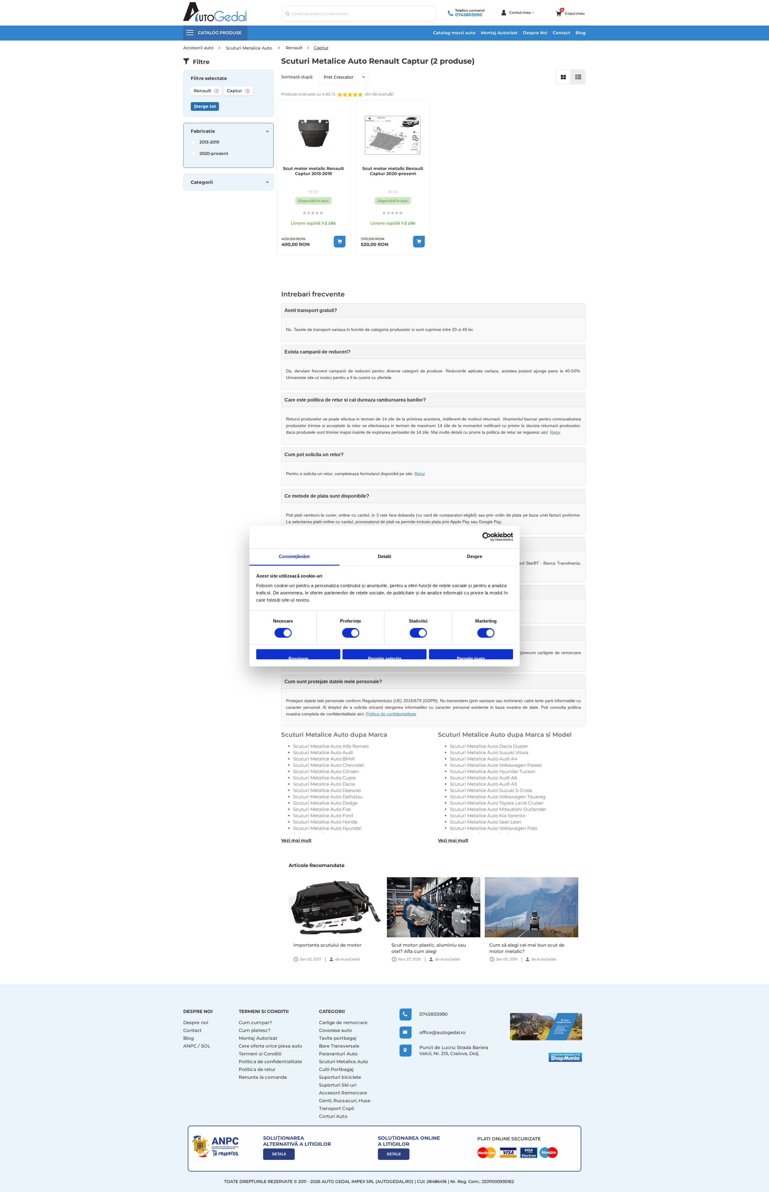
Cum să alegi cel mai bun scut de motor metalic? (526, 948)
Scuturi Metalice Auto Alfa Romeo (331, 746)
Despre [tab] (474, 556)
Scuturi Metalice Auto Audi (323, 752)
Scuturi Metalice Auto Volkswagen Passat (496, 765)
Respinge (298, 658)
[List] (578, 76)
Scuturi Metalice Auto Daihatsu (328, 796)
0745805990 (468, 14)
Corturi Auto (333, 1116)
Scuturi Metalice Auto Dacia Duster (489, 746)
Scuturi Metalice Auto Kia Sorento (487, 815)
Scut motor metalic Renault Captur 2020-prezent (392, 171)
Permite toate (471, 658)
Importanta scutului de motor (327, 945)
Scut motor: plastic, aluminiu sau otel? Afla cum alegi (428, 948)
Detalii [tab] (384, 556)
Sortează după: (297, 77)
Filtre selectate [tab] (209, 78)
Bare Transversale (339, 1046)
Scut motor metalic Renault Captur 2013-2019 (313, 171)
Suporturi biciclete (340, 1077)
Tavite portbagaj (337, 1038)
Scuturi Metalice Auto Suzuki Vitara (489, 752)
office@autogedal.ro (436, 1032)
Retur (555, 432)
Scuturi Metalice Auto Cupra (324, 778)
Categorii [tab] (202, 182)
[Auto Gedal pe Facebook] (546, 1026)
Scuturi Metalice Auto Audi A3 (483, 784)
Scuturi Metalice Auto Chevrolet (328, 765)
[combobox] (359, 13)
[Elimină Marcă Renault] (216, 91)
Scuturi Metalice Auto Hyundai (327, 828)
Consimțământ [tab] (294, 556)
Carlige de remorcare (343, 1022)
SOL (205, 1046)
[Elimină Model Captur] (247, 91)
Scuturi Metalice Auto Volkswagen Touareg (498, 796)
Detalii (279, 1154)
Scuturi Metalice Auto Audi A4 (483, 759)
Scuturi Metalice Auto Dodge (325, 803)
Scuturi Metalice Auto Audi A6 (483, 778)
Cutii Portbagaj (336, 1069)
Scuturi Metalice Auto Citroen (326, 771)
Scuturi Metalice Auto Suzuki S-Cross (491, 790)
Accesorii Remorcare (343, 1093)
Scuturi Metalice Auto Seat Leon (485, 822)
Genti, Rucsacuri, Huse (345, 1100)
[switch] (350, 633)
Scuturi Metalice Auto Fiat (322, 809)
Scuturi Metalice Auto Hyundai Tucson (492, 771)
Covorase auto (335, 1030)
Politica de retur (257, 1069)
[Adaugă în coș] (339, 241)
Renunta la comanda (263, 1077)
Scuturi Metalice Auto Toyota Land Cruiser (497, 803)
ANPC (190, 1046)
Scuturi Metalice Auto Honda (325, 822)
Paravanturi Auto (338, 1054)
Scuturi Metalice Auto (344, 1061)
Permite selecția (384, 658)
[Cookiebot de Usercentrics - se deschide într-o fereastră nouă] (486, 536)
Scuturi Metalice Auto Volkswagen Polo (493, 828)
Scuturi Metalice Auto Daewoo (327, 790)
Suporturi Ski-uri (337, 1085)
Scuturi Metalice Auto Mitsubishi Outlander (498, 809)
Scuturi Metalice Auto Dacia (324, 784)
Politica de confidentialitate (391, 713)
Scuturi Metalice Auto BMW (324, 759)
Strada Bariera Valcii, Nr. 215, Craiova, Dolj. (453, 1050)
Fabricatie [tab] (203, 131)
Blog (581, 32)
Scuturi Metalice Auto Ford (323, 815)
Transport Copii (336, 1108)
